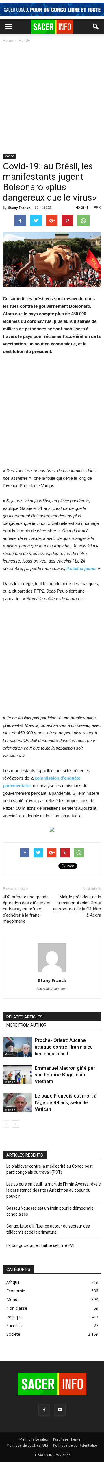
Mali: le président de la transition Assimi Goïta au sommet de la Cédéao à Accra (77, 906)
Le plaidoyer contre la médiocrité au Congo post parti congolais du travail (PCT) (49, 1169)
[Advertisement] (52, 99)
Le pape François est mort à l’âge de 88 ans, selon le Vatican (65, 1102)
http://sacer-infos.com (52, 988)
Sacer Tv (14, 1325)
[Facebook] (44, 1410)
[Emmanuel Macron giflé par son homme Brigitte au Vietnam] (17, 1075)
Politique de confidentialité (75, 1445)
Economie (15, 1291)
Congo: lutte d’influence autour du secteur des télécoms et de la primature (48, 1229)
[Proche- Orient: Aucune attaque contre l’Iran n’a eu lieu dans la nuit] (17, 1047)
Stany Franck (19, 207)
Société (13, 1334)
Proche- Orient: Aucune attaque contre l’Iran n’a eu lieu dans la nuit (64, 1046)
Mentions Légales (33, 1439)
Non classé (16, 1308)
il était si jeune (80, 568)
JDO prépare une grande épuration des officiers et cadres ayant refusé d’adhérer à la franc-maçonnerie (27, 909)
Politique (14, 1317)
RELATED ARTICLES (24, 1017)
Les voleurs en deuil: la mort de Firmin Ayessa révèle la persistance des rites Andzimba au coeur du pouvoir (53, 1190)
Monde (9, 156)
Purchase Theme (66, 1439)
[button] (96, 26)
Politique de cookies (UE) (27, 1445)
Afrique (13, 1282)
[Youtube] (60, 1410)
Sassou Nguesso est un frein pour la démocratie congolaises (50, 1211)
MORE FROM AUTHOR (26, 1025)
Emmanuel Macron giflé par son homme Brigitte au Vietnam (65, 1074)
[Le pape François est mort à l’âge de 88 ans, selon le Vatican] (17, 1103)
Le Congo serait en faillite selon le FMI (40, 1245)
